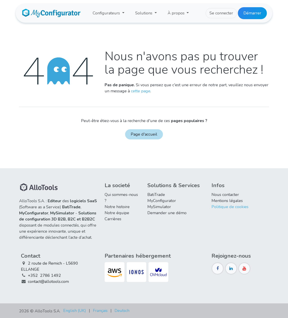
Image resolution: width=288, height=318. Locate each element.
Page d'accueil (144, 134)
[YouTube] (244, 268)
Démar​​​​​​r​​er (252, 13)
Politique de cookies (230, 206)
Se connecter (221, 13)
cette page (140, 91)
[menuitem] (108, 13)
